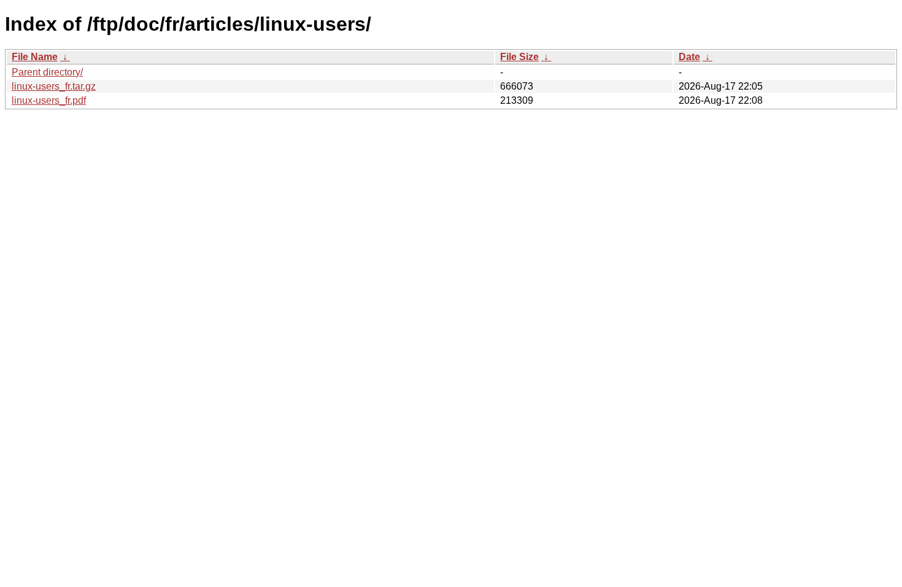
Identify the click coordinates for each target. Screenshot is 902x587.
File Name (35, 57)
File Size (519, 57)
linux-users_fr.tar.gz (54, 86)
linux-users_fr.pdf (49, 100)
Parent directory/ (47, 72)
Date (689, 57)
